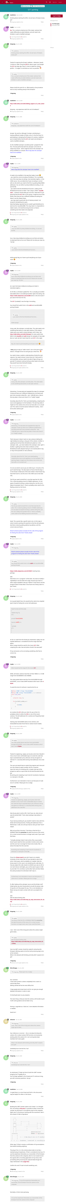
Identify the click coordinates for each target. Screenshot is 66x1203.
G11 (13, 66)
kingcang (15, 167)
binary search (20, 857)
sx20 (11, 192)
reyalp (15, 74)
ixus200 (41, 190)
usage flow (26, 1161)
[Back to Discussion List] (2, 2)
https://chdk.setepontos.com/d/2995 (20, 295)
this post (22, 1108)
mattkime (16, 51)
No (11, 30)
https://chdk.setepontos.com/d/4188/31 (21, 571)
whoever (15, 1063)
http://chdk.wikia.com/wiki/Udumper (20, 334)
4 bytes (19, 746)
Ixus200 (19, 336)
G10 (26, 64)
